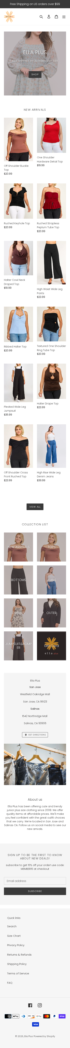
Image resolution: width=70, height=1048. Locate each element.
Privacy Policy (15, 945)
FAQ (9, 983)
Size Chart (14, 936)
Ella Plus (28, 1036)
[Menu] (64, 17)
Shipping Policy (17, 964)
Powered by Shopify (44, 1036)
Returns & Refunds (19, 954)
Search (12, 926)
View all (34, 507)
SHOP (34, 74)
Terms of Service (18, 973)
